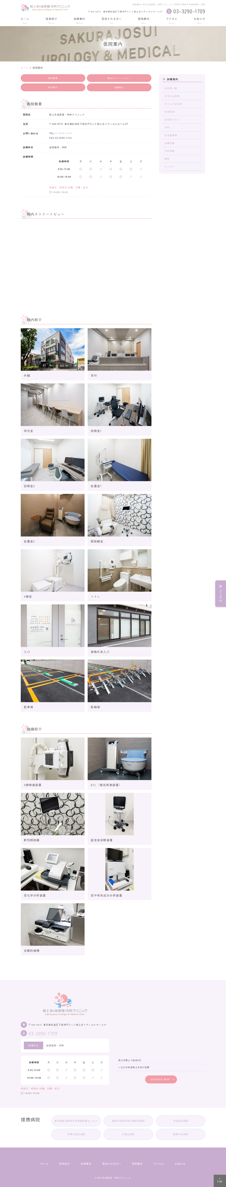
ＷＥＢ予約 (220, 595)
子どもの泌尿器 (173, 103)
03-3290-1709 (63, 133)
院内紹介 (53, 87)
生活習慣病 (171, 135)
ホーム (25, 20)
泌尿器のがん (172, 119)
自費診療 (170, 143)
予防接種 (170, 150)
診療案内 (79, 20)
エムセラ (170, 166)
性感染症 (170, 111)
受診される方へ (112, 20)
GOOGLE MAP (160, 1079)
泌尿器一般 (171, 88)
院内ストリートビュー (119, 78)
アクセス (171, 20)
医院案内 (143, 20)
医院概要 (53, 78)
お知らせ (199, 20)
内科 (167, 127)
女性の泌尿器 (172, 96)
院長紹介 (51, 20)
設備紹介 (119, 87)
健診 (167, 158)
